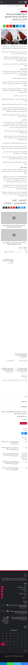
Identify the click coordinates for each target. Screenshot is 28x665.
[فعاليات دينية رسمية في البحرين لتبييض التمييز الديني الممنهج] (7, 254)
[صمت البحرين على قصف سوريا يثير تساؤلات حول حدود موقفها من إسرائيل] (23, 449)
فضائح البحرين (19, 8)
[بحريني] (21, 2)
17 (17, 641)
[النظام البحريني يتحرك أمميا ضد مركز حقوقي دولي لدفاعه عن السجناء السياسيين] (21, 301)
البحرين (14, 200)
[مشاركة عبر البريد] (6, 208)
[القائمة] (1, 2)
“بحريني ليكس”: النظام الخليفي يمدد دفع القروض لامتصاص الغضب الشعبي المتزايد (7, 369)
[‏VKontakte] (9, 208)
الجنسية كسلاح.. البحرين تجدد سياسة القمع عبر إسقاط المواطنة (9, 442)
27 (6, 644)
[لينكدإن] (17, 26)
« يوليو (25, 650)
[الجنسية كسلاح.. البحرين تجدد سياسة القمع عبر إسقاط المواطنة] (23, 443)
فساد (25, 595)
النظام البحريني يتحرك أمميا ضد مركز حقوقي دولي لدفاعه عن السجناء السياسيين (21, 355)
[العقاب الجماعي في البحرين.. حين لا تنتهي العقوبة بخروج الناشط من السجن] (23, 517)
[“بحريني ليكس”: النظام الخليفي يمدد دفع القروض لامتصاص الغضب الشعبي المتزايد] (7, 363)
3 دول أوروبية (22, 200)
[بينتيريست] (10, 26)
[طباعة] (4, 208)
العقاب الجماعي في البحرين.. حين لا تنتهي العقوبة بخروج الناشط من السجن (10, 468)
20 (6, 641)
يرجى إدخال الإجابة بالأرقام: (22, 416)
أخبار (25, 591)
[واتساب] (4, 26)
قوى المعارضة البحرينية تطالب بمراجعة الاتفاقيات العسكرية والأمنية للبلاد (10, 462)
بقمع (20, 71)
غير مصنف (24, 597)
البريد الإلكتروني (23, 401)
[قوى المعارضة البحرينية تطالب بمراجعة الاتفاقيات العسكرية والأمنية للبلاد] (23, 463)
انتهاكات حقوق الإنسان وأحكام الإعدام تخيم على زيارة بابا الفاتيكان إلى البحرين (21, 369)
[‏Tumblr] (14, 26)
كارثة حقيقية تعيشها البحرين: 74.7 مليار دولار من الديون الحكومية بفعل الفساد (10, 454)
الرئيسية (24, 8)
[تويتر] (20, 26)
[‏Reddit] (7, 26)
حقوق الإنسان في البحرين (19, 203)
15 (25, 641)
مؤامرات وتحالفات (22, 593)
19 (10, 641)
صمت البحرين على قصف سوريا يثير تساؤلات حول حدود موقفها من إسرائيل (9, 448)
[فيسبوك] (23, 26)
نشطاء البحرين (7, 203)
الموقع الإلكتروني (24, 406)
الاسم (25, 396)
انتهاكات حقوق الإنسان (21, 587)
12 (10, 638)
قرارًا (6, 169)
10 (17, 638)
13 (6, 638)
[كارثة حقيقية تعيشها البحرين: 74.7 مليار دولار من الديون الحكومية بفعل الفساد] (23, 456)
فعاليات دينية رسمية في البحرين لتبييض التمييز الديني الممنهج (7, 260)
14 (2, 638)
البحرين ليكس (7, 655)
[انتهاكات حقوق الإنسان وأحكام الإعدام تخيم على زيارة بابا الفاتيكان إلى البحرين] (21, 363)
